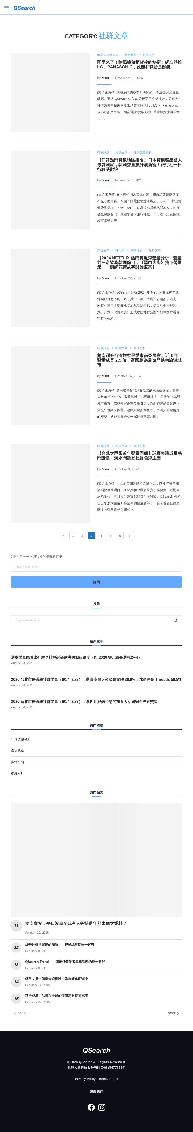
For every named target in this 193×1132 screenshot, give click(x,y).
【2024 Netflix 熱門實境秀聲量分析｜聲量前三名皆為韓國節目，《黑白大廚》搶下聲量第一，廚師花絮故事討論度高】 (139, 263)
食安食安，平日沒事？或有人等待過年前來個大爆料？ (76, 923)
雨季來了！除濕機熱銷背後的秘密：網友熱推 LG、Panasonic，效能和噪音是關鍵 (139, 64)
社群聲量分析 (21, 739)
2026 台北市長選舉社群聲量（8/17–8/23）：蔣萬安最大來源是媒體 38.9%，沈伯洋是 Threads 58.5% (96, 679)
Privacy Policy (85, 1079)
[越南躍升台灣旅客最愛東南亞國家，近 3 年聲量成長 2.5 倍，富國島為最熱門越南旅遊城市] (50, 385)
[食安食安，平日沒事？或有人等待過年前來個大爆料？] (96, 860)
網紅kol (16, 773)
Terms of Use (108, 1079)
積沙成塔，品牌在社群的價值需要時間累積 (56, 996)
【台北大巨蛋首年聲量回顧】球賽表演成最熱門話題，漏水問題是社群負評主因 (139, 455)
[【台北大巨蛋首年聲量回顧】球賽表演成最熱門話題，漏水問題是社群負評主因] (50, 483)
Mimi (105, 78)
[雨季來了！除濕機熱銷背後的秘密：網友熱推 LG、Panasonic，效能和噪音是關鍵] (50, 92)
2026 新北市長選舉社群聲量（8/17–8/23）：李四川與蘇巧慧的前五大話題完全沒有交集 (84, 702)
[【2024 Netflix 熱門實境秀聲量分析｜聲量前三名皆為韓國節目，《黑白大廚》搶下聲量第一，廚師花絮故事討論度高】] (50, 288)
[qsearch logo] (26, 7)
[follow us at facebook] (91, 1107)
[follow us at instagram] (101, 1107)
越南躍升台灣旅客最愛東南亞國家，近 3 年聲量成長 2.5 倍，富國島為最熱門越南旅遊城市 (139, 360)
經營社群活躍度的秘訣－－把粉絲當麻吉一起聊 (59, 944)
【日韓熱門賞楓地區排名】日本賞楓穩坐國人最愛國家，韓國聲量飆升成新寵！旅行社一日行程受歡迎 (139, 165)
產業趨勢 (17, 751)
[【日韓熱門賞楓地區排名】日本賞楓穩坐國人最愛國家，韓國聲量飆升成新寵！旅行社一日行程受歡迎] (50, 190)
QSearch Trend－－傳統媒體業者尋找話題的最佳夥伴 (65, 962)
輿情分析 (17, 762)
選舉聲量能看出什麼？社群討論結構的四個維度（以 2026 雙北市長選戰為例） (76, 657)
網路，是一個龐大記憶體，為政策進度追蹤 (56, 979)
